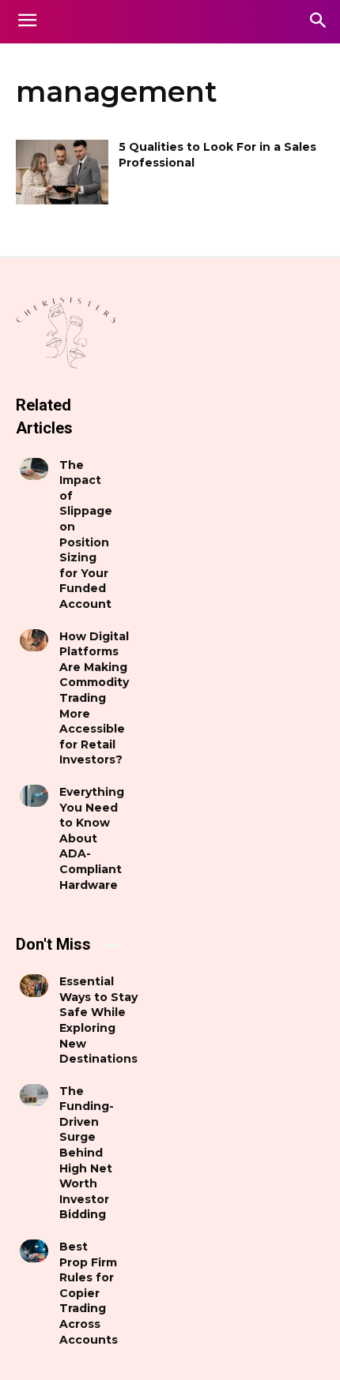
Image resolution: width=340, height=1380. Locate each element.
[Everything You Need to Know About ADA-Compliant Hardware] (34, 796)
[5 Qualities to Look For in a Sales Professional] (62, 172)
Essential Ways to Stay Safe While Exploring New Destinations (98, 1020)
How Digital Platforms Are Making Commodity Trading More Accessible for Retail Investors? (94, 698)
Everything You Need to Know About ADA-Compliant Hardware (91, 838)
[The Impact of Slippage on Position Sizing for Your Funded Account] (34, 469)
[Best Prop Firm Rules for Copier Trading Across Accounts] (34, 1250)
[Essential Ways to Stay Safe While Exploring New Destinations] (34, 985)
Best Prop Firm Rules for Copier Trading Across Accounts (88, 1293)
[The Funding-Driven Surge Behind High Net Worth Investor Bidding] (34, 1095)
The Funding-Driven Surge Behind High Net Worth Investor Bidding (86, 1153)
